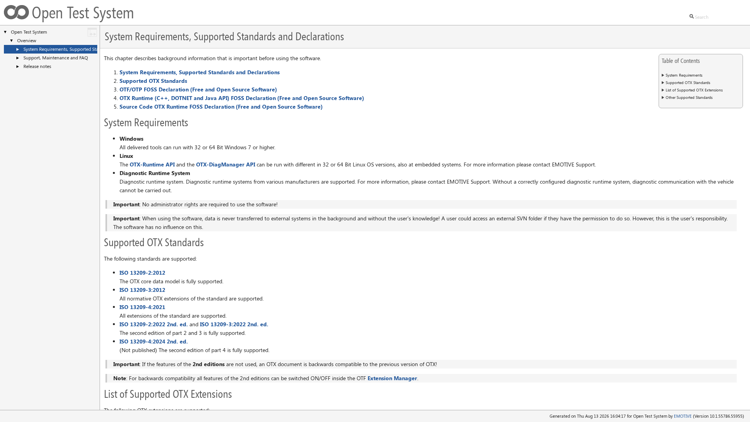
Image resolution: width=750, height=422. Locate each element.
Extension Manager (392, 378)
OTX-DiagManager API (225, 164)
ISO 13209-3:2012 (142, 289)
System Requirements (684, 75)
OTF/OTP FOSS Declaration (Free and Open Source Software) (198, 89)
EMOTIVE (683, 416)
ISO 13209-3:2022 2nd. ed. (234, 324)
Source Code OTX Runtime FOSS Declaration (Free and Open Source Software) (221, 106)
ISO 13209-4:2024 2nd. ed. (154, 341)
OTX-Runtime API (152, 164)
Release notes (37, 66)
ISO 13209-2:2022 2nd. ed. (154, 324)
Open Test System (29, 32)
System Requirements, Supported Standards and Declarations (85, 49)
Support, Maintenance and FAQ (55, 57)
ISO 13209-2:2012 (142, 272)
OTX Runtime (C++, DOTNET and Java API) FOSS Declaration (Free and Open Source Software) (242, 98)
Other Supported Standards (689, 97)
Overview (26, 40)
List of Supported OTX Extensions (694, 90)
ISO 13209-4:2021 (142, 307)
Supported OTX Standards (688, 82)
